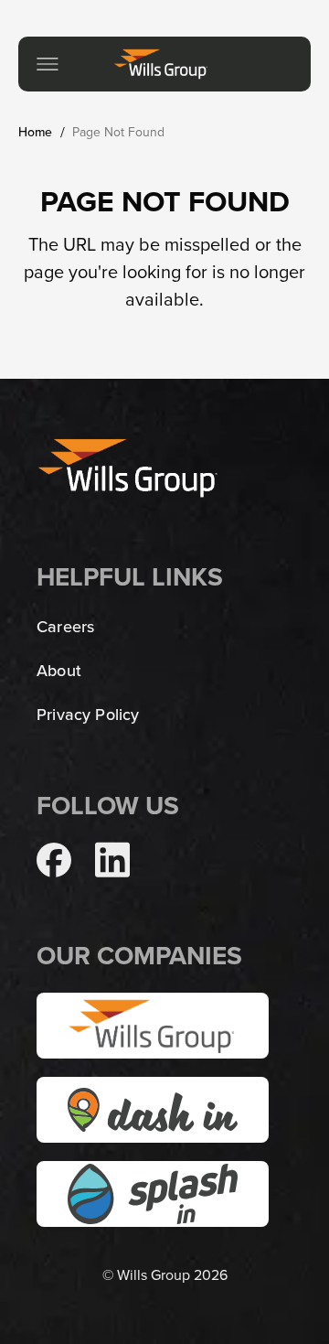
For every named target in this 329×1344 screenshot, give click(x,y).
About (59, 670)
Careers (65, 626)
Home (35, 132)
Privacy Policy (88, 714)
